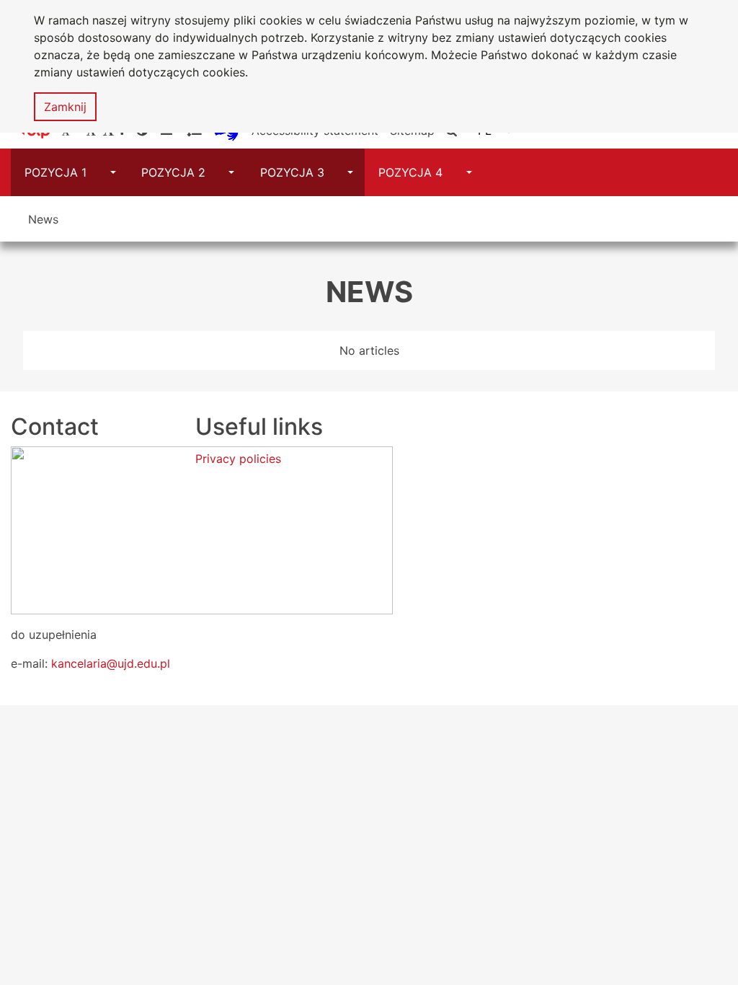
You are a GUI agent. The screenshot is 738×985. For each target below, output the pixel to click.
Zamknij (65, 107)
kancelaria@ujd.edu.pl (110, 663)
